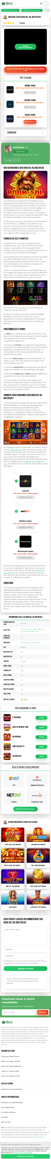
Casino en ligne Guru (10, 10)
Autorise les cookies (25, 1156)
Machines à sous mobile (29, 629)
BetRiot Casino (25, 521)
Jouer (41, 718)
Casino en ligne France (10, 1056)
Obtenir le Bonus (29, 92)
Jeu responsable (7, 1107)
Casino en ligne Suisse (10, 1071)
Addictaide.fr (39, 1137)
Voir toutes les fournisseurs (25, 809)
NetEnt (14, 802)
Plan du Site (6, 1122)
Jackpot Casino (30, 115)
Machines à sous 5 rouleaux (30, 643)
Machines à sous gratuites (11, 1089)
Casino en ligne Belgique (11, 1066)
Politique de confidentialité (23, 1153)
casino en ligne (16, 450)
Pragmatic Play (37, 802)
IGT (14, 785)
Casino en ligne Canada (10, 1061)
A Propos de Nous (8, 1112)
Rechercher (46, 4)
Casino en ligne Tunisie (10, 1076)
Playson (23, 623)
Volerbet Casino (30, 100)
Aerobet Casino (30, 86)
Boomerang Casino (25, 551)
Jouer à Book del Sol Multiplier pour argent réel (25, 69)
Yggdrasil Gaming (37, 785)
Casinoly (25, 491)
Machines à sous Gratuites (31, 10)
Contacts (4, 1117)
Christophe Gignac (18, 148)
